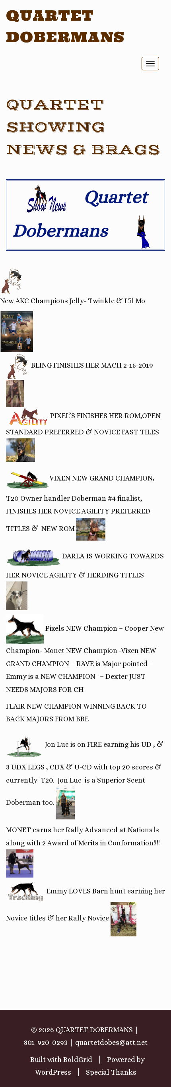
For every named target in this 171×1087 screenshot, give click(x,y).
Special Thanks (111, 1072)
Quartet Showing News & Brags (83, 127)
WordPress (53, 1072)
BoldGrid (77, 1060)
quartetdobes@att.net (111, 1042)
